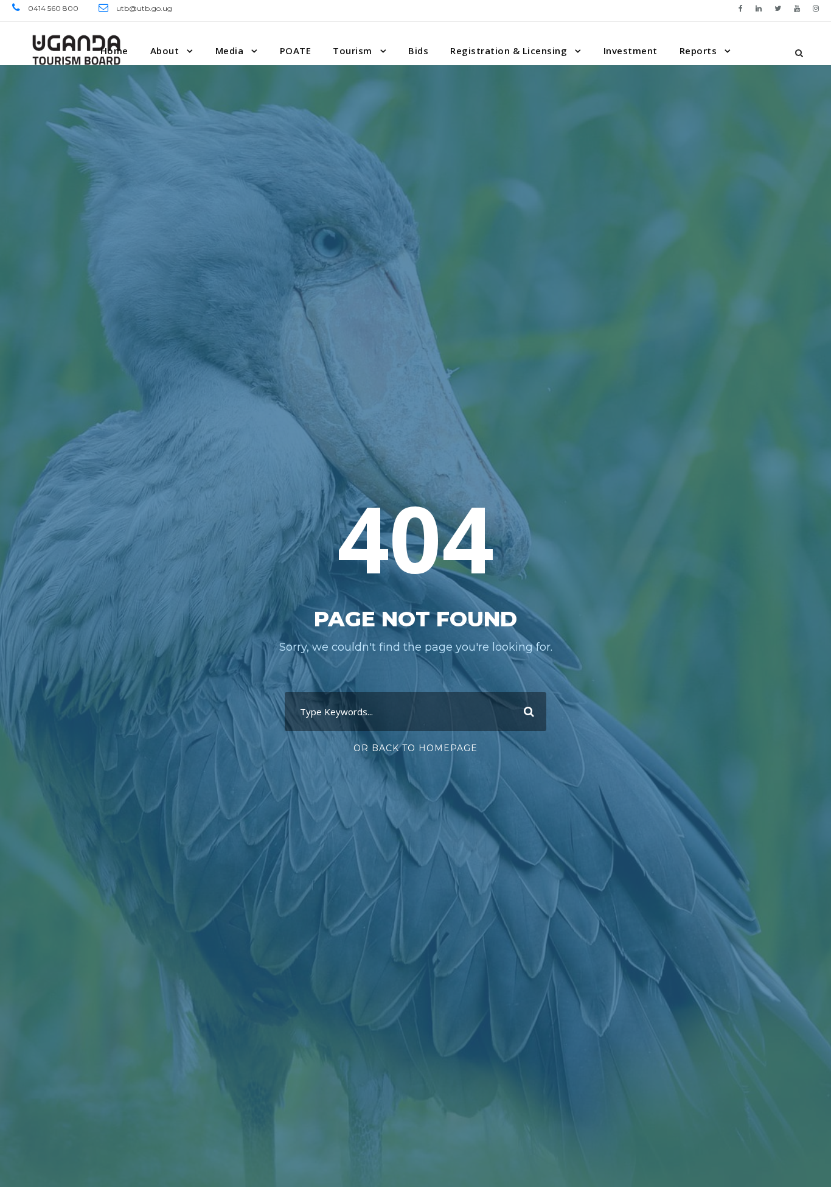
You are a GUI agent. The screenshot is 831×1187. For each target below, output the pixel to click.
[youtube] (797, 8)
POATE (295, 50)
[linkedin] (759, 8)
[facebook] (741, 8)
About (164, 50)
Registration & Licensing (508, 50)
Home (114, 50)
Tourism (352, 50)
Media (229, 50)
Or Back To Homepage (415, 748)
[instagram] (816, 8)
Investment (630, 50)
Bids (418, 50)
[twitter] (777, 8)
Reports (698, 50)
